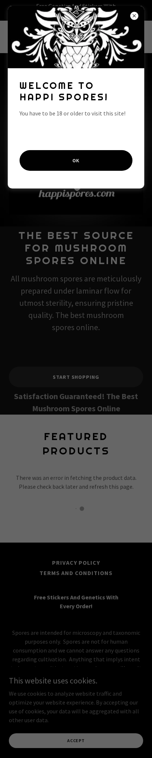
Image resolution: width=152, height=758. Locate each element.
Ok (76, 160)
